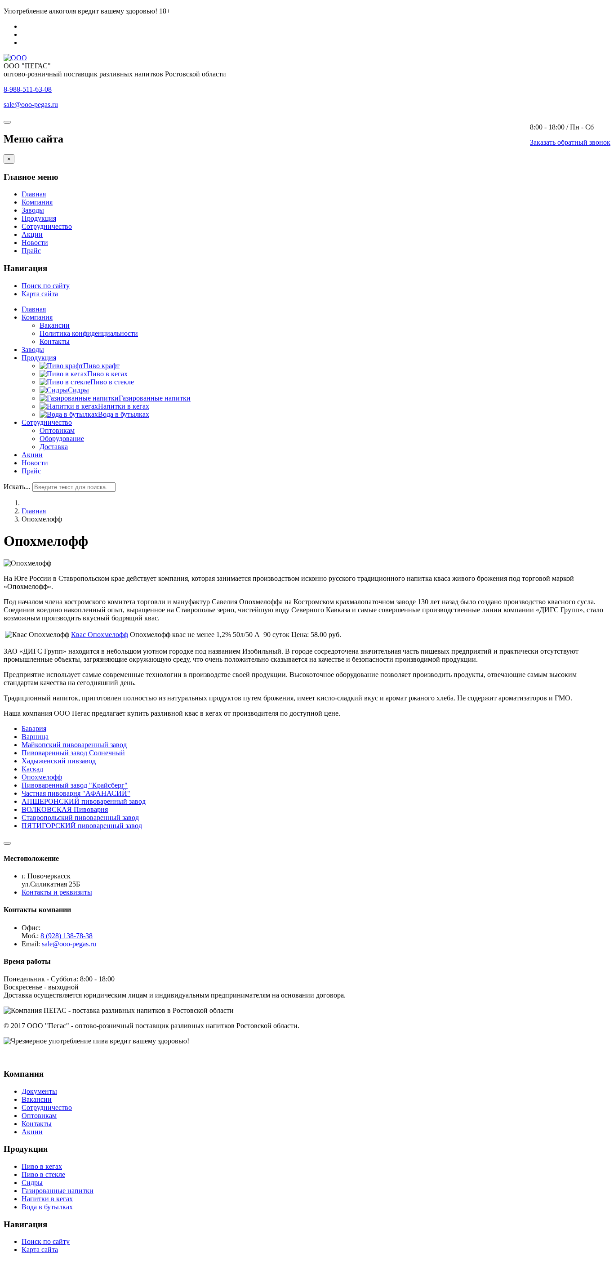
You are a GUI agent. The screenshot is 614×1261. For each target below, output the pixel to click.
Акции (32, 234)
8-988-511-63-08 (28, 89)
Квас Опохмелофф (99, 634)
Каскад (32, 769)
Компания (37, 202)
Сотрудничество (47, 226)
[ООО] (15, 58)
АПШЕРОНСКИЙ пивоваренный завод (84, 801)
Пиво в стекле (43, 1174)
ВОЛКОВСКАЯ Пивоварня (65, 809)
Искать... (17, 486)
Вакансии (55, 325)
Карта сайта (40, 294)
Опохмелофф (42, 777)
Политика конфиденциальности (89, 333)
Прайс (31, 250)
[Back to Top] (7, 843)
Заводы (33, 210)
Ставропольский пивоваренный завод (80, 817)
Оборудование (62, 438)
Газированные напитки (57, 1190)
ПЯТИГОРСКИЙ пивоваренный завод (82, 825)
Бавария (34, 728)
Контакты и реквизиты (57, 892)
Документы (39, 1091)
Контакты (55, 341)
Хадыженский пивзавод (59, 761)
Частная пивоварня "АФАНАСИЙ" (76, 793)
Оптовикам (57, 430)
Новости (35, 242)
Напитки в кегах (47, 1199)
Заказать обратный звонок (570, 142)
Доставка (54, 446)
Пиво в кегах (42, 1166)
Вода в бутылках (47, 1207)
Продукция (39, 218)
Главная (34, 194)
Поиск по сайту (46, 286)
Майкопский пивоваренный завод (74, 745)
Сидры (32, 1182)
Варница (35, 736)
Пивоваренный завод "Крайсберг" (75, 785)
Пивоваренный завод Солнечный (73, 753)
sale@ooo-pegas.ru (31, 104)
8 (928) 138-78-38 (66, 936)
